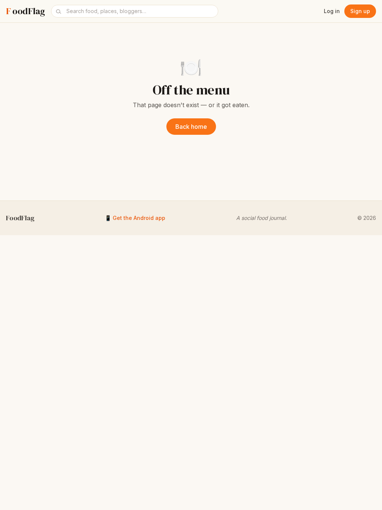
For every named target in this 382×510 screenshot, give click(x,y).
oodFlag (25, 11)
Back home (191, 126)
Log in (332, 11)
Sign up (360, 11)
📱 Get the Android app (135, 218)
